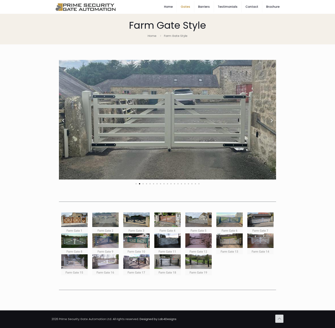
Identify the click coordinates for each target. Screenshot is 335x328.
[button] (63, 120)
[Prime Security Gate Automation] (85, 7)
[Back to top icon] (279, 319)
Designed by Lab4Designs (158, 319)
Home (152, 36)
